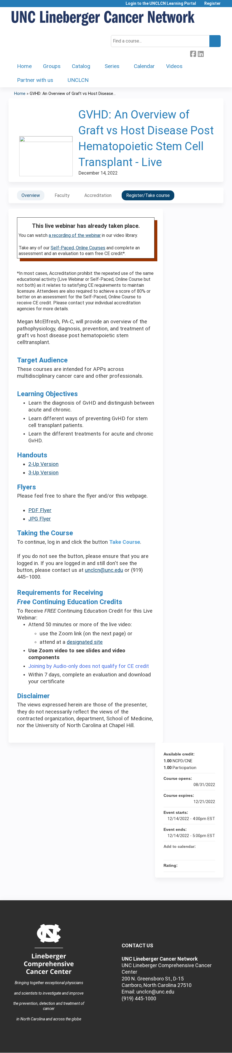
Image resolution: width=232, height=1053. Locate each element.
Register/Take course (148, 195)
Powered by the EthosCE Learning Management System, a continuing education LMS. (203, 1043)
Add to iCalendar (203, 853)
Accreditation (97, 195)
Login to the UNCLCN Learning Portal (161, 3)
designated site (85, 642)
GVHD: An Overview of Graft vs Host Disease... (73, 93)
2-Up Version (43, 464)
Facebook (193, 53)
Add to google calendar (188, 853)
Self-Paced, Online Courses (78, 247)
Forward (208, 53)
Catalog (81, 66)
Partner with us (35, 80)
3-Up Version (43, 473)
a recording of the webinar (75, 235)
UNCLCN (78, 80)
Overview (31, 195)
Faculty (62, 195)
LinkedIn (200, 53)
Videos (174, 66)
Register (212, 3)
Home (24, 66)
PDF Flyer (39, 510)
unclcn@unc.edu (104, 570)
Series (112, 66)
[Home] (103, 18)
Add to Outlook (210, 853)
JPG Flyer (39, 519)
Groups (52, 66)
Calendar (144, 66)
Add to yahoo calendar (196, 853)
